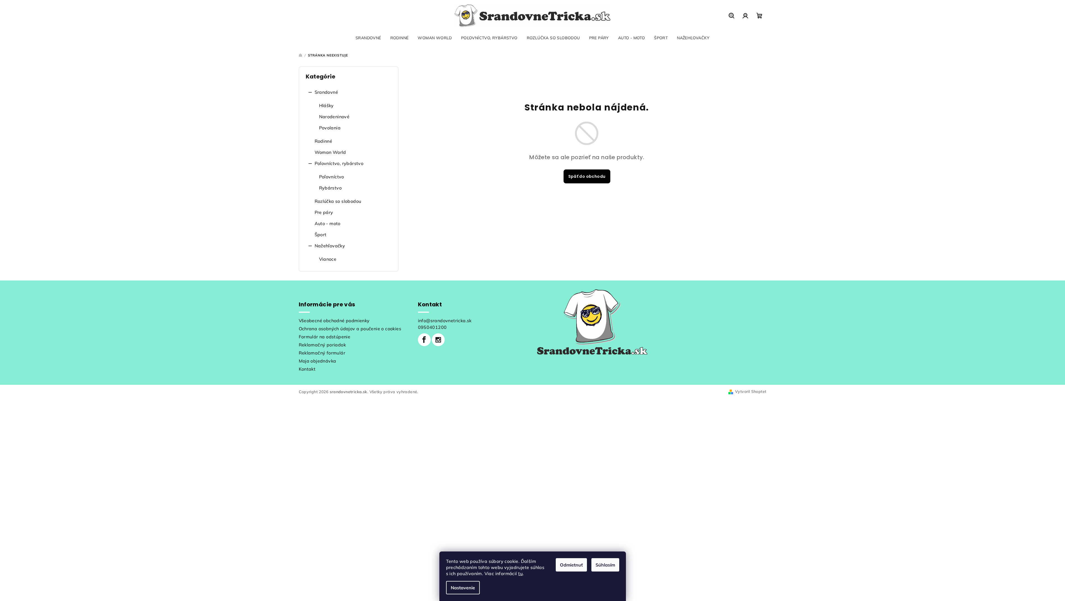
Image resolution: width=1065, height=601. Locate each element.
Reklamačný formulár (322, 353)
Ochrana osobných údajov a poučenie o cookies (350, 328)
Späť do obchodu (587, 176)
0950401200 (432, 327)
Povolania (330, 127)
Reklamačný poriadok (322, 345)
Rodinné (323, 141)
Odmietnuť (571, 565)
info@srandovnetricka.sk (445, 320)
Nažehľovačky (330, 245)
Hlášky (326, 105)
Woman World (330, 152)
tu (520, 573)
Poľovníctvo (331, 176)
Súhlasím (605, 565)
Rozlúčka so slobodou (338, 201)
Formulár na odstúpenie (325, 336)
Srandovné (326, 92)
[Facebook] (424, 339)
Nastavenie (463, 587)
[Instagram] (438, 339)
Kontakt (307, 369)
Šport (321, 234)
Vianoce (328, 259)
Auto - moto (328, 223)
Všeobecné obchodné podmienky (334, 320)
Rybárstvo (330, 188)
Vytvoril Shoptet (750, 391)
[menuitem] (368, 37)
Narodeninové (334, 116)
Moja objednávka (317, 361)
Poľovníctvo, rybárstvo (339, 163)
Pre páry (324, 212)
